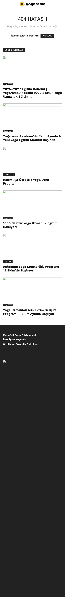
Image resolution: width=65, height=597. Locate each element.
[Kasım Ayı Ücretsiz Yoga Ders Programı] (32, 161)
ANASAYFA (47, 36)
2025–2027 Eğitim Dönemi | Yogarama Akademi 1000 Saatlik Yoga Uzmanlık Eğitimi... (32, 92)
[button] (5, 4)
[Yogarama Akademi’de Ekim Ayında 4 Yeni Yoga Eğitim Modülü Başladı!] (32, 117)
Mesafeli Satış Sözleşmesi (19, 335)
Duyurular (8, 84)
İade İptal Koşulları (14, 339)
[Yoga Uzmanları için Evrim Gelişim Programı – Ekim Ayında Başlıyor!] (32, 291)
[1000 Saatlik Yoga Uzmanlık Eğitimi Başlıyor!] (32, 204)
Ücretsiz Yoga (9, 174)
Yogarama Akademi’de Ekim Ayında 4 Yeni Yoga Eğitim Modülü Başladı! (32, 138)
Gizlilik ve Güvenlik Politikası (20, 344)
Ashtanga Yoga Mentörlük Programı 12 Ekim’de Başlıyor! (31, 268)
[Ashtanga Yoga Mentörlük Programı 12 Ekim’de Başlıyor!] (32, 248)
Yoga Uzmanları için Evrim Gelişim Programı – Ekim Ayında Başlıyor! (29, 312)
